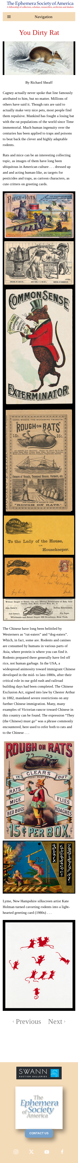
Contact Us (39, 1133)
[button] (39, 16)
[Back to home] (39, 4)
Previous (28, 1021)
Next (55, 1021)
